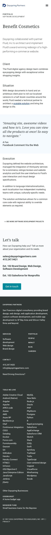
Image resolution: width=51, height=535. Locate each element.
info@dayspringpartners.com (16, 368)
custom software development (16, 317)
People (31, 338)
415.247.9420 (9, 365)
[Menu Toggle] (47, 5)
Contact (7, 360)
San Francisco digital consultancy (18, 310)
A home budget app (11, 499)
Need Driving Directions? (14, 374)
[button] (23, 221)
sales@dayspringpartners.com (19, 256)
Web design (8, 345)
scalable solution (21, 103)
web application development (34, 313)
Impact (31, 343)
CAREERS (32, 351)
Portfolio (33, 334)
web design (15, 313)
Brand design (8, 349)
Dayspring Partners (12, 305)
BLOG (30, 347)
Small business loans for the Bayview (20, 508)
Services (7, 334)
